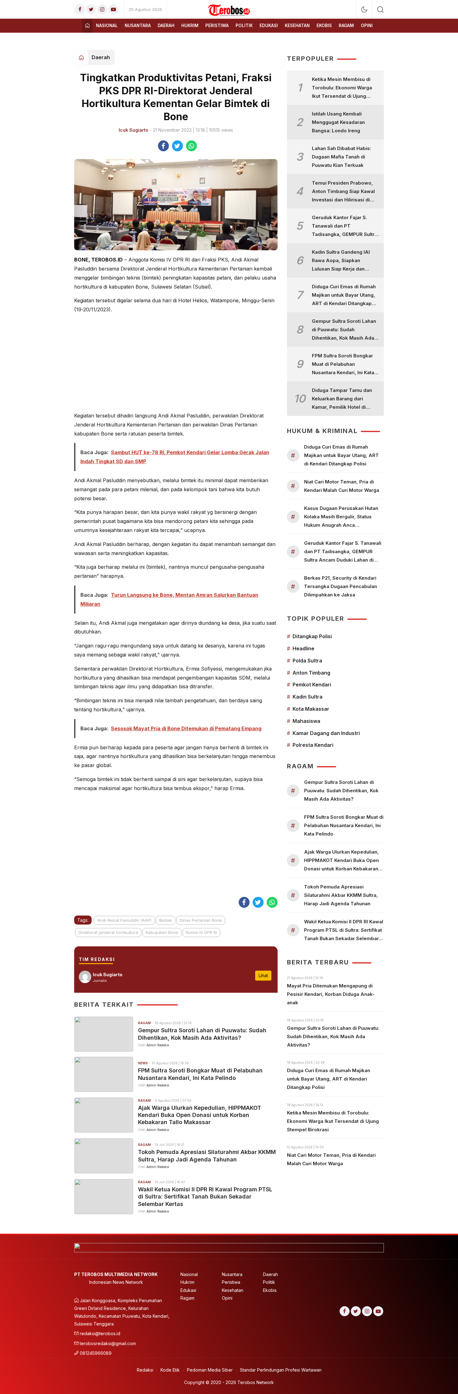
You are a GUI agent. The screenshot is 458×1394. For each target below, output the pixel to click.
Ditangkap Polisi (312, 636)
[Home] (87, 26)
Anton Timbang (311, 673)
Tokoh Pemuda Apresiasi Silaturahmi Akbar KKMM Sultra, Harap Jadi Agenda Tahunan (207, 1155)
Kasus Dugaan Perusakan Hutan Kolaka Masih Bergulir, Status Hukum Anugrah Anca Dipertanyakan (341, 517)
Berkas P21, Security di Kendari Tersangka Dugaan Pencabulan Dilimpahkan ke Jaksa (340, 586)
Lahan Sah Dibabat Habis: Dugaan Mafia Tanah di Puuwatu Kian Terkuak (341, 156)
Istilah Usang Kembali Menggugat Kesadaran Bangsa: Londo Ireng (338, 122)
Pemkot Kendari (312, 684)
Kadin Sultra (307, 697)
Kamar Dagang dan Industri (326, 733)
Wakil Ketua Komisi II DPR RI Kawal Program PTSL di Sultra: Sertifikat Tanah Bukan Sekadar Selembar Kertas (205, 1196)
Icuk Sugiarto (133, 130)
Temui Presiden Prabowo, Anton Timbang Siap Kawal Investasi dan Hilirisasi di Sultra (343, 192)
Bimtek (165, 920)
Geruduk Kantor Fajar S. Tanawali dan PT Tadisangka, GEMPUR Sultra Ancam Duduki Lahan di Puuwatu (344, 226)
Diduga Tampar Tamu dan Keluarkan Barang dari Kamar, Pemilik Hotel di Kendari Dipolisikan (342, 399)
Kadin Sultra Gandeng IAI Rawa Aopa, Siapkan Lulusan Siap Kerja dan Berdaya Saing (341, 261)
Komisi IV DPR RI (201, 932)
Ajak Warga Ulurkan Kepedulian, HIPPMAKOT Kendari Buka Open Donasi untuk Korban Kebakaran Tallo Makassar (199, 1115)
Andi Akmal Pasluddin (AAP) (124, 920)
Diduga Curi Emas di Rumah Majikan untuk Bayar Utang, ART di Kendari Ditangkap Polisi (344, 296)
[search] (380, 9)
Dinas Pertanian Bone (201, 920)
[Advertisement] (176, 362)
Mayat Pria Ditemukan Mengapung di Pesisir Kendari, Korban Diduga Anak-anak (331, 994)
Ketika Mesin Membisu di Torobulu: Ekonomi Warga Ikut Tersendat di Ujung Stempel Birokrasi (342, 88)
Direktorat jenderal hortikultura (108, 932)
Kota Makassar (311, 709)
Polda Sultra (307, 660)
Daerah (101, 57)
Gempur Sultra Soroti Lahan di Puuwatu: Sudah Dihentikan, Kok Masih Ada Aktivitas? (202, 1034)
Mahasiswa (306, 721)
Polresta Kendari (313, 745)
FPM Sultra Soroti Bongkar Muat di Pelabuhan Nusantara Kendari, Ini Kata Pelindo (200, 1074)
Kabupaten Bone (162, 932)
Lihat (263, 975)
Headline (303, 648)
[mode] (364, 9)
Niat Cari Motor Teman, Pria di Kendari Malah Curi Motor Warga (341, 486)
